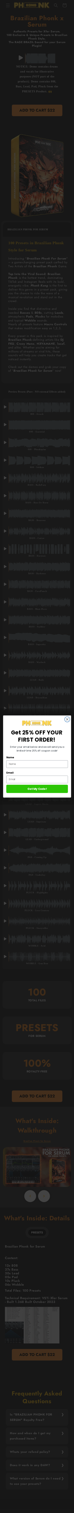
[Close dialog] (67, 719)
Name (10, 757)
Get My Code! (37, 789)
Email (9, 773)
